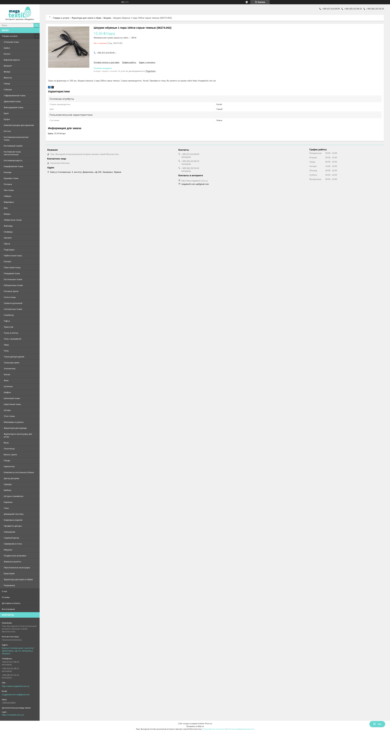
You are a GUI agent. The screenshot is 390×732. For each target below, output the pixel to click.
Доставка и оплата (11, 603)
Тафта (7, 321)
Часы (6, 508)
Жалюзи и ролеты (12, 561)
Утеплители (9, 368)
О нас (4, 591)
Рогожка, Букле (11, 291)
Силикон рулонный (13, 303)
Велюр (7, 71)
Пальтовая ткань (12, 267)
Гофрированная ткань (15, 95)
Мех (6, 208)
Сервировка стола (13, 543)
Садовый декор (11, 537)
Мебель (7, 490)
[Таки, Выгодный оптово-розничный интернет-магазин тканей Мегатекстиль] (19, 12)
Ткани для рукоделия (14, 356)
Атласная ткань (11, 42)
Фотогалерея (8, 609)
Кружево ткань (11, 178)
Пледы (7, 460)
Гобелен (8, 89)
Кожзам (7, 172)
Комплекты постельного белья (19, 472)
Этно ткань (9, 416)
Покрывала (9, 585)
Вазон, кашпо (10, 454)
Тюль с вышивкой (12, 338)
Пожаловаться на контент (214, 729)
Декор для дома (11, 478)
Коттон (7, 131)
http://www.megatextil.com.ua (15, 686)
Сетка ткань (10, 297)
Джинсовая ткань (12, 101)
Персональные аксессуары (17, 567)
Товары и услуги (10, 36)
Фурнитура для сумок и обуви (18, 579)
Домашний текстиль (14, 514)
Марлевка (9, 202)
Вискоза (8, 77)
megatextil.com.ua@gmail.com (16, 694)
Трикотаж (8, 327)
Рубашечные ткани (13, 285)
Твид (6, 344)
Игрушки (8, 549)
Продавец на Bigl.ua (195, 726)
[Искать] (37, 25)
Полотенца (9, 448)
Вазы (6, 442)
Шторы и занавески (13, 496)
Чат (379, 724)
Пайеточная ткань (13, 255)
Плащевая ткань (12, 273)
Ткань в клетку (11, 332)
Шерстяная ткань (12, 404)
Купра (7, 119)
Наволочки (9, 466)
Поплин (7, 261)
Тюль (6, 350)
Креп (6, 113)
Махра (7, 214)
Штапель (8, 386)
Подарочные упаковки (15, 555)
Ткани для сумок (12, 362)
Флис (6, 380)
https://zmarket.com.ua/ (13, 714)
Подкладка (9, 249)
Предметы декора (13, 525)
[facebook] (49, 88)
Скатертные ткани (13, 309)
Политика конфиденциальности (240, 729)
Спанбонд (9, 315)
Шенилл (8, 237)
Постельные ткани (13, 279)
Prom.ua (208, 724)
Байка (7, 48)
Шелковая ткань (12, 398)
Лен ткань (9, 190)
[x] (52, 88)
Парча (7, 243)
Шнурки (107, 18)
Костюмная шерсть (13, 160)
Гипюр (7, 83)
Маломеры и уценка (13, 422)
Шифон (7, 392)
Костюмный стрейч (13, 145)
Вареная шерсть (12, 59)
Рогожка (8, 184)
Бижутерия (9, 573)
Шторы (7, 410)
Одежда (8, 484)
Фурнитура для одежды (15, 428)
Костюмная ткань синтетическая (12, 153)
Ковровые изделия (13, 520)
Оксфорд (8, 231)
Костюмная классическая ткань (16, 138)
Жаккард (8, 225)
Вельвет (8, 65)
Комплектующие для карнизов (19, 125)
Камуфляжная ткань (13, 166)
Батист (7, 53)
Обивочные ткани (13, 219)
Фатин (7, 374)
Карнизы (8, 502)
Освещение (9, 531)
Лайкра (7, 196)
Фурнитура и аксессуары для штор (18, 435)
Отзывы (6, 597)
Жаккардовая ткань (13, 107)
